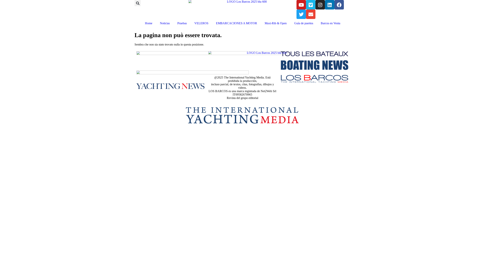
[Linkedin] (329, 4)
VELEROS (201, 23)
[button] (138, 3)
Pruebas (182, 23)
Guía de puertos (303, 23)
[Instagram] (320, 4)
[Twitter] (301, 14)
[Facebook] (339, 4)
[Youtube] (301, 4)
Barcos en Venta (330, 23)
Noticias (165, 23)
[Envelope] (310, 14)
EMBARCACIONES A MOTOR (236, 23)
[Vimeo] (310, 4)
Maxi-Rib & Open (276, 23)
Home (148, 23)
